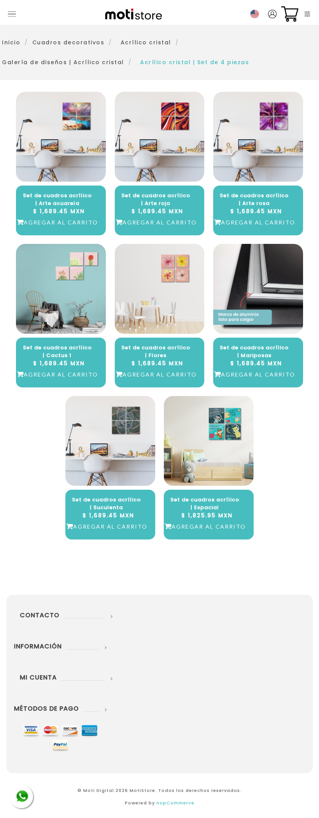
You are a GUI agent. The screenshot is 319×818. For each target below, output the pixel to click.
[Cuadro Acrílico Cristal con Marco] (258, 137)
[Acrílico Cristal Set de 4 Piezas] (258, 289)
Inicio (11, 42)
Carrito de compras (289, 14)
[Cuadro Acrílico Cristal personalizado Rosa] (61, 289)
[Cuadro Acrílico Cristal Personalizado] (209, 441)
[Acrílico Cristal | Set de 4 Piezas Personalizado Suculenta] (110, 441)
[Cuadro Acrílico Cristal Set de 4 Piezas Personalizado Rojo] (160, 137)
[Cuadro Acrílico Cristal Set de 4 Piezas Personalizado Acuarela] (61, 137)
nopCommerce (175, 803)
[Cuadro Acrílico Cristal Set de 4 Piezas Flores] (160, 289)
